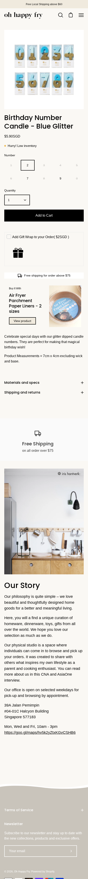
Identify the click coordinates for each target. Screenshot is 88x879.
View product (22, 321)
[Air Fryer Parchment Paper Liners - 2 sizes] (65, 306)
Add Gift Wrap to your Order (40, 237)
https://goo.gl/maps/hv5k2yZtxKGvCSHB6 (40, 732)
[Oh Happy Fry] (23, 15)
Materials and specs (22, 382)
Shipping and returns (22, 392)
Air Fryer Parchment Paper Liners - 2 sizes (25, 303)
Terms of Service (18, 810)
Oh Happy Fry (22, 871)
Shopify (50, 871)
